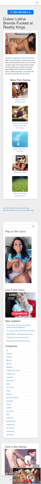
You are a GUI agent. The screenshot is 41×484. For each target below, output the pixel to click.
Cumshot (9, 377)
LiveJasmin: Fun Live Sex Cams (17, 337)
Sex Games (10, 428)
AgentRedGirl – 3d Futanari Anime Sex (19, 334)
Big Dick (9, 360)
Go (33, 226)
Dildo (8, 384)
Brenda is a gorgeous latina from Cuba (19, 58)
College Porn (10, 374)
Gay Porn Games (12, 397)
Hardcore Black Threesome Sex (20, 101)
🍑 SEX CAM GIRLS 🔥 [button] (20, 12)
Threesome (10, 431)
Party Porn (10, 418)
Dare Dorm (10, 380)
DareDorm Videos (20, 172)
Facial (8, 391)
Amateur (9, 353)
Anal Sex (9, 357)
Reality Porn (10, 424)
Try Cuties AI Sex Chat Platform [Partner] (20, 330)
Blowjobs (9, 367)
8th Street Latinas (23, 74)
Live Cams (10, 411)
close (36, 466)
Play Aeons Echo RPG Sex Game (18, 341)
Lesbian (9, 407)
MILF (8, 414)
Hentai (8, 404)
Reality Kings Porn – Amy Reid (20, 150)
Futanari (9, 394)
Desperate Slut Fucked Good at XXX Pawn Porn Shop (20, 125)
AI (7, 350)
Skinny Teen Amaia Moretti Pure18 (20, 194)
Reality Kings (10, 421)
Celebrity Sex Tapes (13, 370)
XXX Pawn (10, 435)
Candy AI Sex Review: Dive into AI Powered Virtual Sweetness (18, 326)
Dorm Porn (10, 387)
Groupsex (9, 401)
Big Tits (8, 363)
